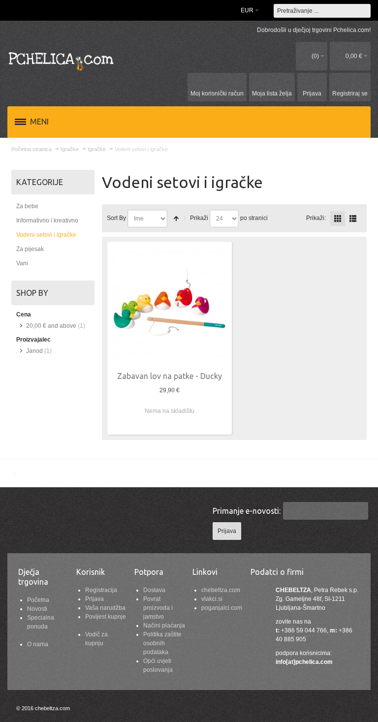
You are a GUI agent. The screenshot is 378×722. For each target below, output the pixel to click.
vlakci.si (211, 599)
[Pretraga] (364, 11)
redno (353, 218)
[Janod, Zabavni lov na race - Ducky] (169, 307)
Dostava (154, 590)
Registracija (101, 590)
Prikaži (199, 218)
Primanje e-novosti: (247, 510)
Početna (38, 599)
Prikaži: (316, 218)
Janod (34, 350)
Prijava (94, 599)
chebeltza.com (220, 590)
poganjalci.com (221, 607)
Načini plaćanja (164, 625)
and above (51, 325)
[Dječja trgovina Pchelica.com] (61, 61)
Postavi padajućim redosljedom (176, 218)
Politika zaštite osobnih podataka (162, 643)
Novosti (37, 608)
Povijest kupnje (105, 616)
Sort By (116, 218)
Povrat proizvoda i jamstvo (158, 608)
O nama (37, 644)
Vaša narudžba (105, 607)
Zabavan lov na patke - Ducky (169, 376)
